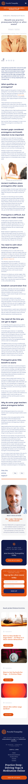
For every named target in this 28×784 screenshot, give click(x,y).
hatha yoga (21, 95)
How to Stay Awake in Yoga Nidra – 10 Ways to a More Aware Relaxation (13, 637)
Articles (14, 758)
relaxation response (8, 259)
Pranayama (11, 29)
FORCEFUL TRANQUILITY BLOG (14, 16)
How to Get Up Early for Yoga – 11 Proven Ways (13, 673)
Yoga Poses (17, 29)
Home (14, 752)
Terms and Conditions (14, 754)
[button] (26, 3)
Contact (14, 760)
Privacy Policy (14, 756)
